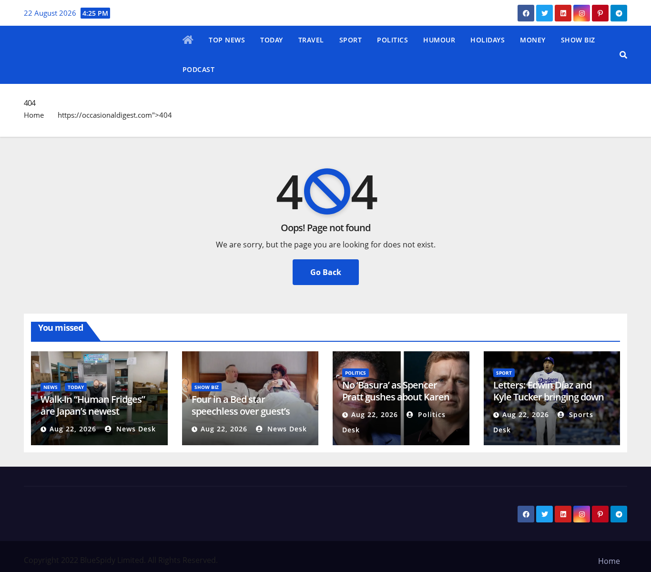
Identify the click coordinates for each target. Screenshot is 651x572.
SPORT (350, 39)
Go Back (325, 272)
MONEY (533, 39)
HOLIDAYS (487, 39)
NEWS (50, 387)
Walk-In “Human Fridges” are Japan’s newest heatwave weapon (93, 411)
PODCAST (199, 69)
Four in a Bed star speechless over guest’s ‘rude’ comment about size (247, 411)
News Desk (135, 428)
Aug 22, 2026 (73, 428)
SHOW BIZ (578, 39)
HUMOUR (439, 39)
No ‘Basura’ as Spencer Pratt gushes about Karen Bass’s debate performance (399, 396)
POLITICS (392, 39)
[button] (623, 55)
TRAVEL (311, 39)
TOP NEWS (227, 39)
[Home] (188, 40)
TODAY (271, 39)
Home (34, 115)
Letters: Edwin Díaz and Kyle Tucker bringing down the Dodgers (548, 396)
